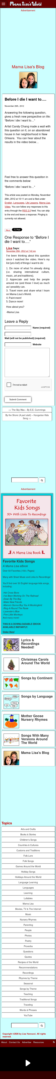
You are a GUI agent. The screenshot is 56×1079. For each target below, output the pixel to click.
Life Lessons (32, 202)
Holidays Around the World (28, 877)
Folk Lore (28, 855)
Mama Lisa (44, 202)
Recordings (28, 972)
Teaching (28, 994)
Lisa (9, 248)
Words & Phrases (28, 1010)
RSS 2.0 (26, 210)
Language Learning (28, 882)
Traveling (28, 1004)
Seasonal (28, 983)
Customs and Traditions (28, 850)
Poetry (28, 940)
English (8, 202)
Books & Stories (28, 834)
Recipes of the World (28, 962)
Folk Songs (28, 861)
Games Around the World (28, 866)
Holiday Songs (28, 871)
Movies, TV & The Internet (28, 908)
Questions (28, 951)
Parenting (28, 924)
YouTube (28, 1015)
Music (28, 914)
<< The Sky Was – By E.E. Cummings (27, 409)
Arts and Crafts (28, 829)
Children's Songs (28, 839)
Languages (18, 202)
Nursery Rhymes (28, 919)
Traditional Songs (28, 999)
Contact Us (14, 1042)
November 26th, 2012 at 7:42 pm (21, 251)
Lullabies (28, 898)
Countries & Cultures (28, 845)
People (28, 930)
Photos (28, 935)
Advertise (26, 1042)
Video (7, 206)
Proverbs (28, 946)
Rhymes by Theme (28, 978)
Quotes (28, 956)
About (4, 1042)
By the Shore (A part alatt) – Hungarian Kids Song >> (27, 417)
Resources (38, 1042)
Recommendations (28, 967)
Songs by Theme (28, 988)
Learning (28, 892)
